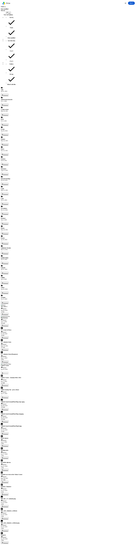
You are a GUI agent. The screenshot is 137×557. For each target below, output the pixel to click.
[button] (125, 3)
